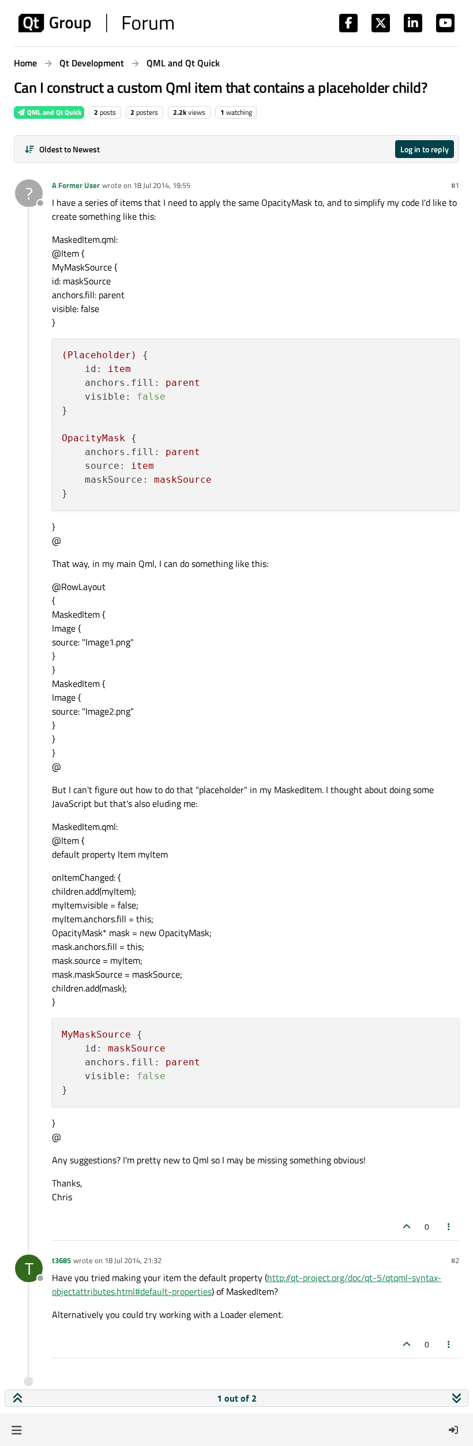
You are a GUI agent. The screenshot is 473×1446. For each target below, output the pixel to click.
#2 (455, 1260)
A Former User (76, 185)
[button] (16, 1429)
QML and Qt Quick (53, 112)
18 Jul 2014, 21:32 (133, 1260)
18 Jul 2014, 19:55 (161, 185)
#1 (455, 185)
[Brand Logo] (96, 23)
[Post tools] (449, 1226)
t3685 (61, 1260)
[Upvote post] (406, 1226)
